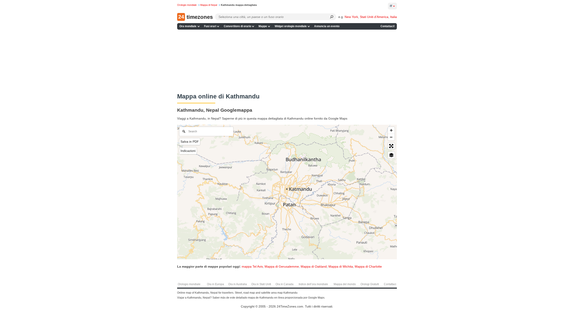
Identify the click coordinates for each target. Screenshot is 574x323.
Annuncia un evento (326, 26)
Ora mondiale (187, 26)
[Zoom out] (391, 137)
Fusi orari (210, 26)
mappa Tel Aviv (252, 266)
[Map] (287, 192)
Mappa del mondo (345, 284)
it (391, 6)
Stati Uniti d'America (374, 17)
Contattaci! (387, 26)
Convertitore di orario (237, 26)
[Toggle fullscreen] (391, 146)
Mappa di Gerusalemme (282, 266)
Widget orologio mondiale (291, 26)
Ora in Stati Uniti (261, 284)
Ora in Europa (215, 284)
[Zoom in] (391, 130)
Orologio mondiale (189, 284)
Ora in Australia (237, 284)
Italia (393, 17)
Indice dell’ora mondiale (313, 284)
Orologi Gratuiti (370, 284)
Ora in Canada (285, 284)
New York (351, 17)
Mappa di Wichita (340, 266)
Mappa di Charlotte (368, 266)
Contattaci (390, 284)
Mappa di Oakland (314, 266)
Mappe (263, 26)
